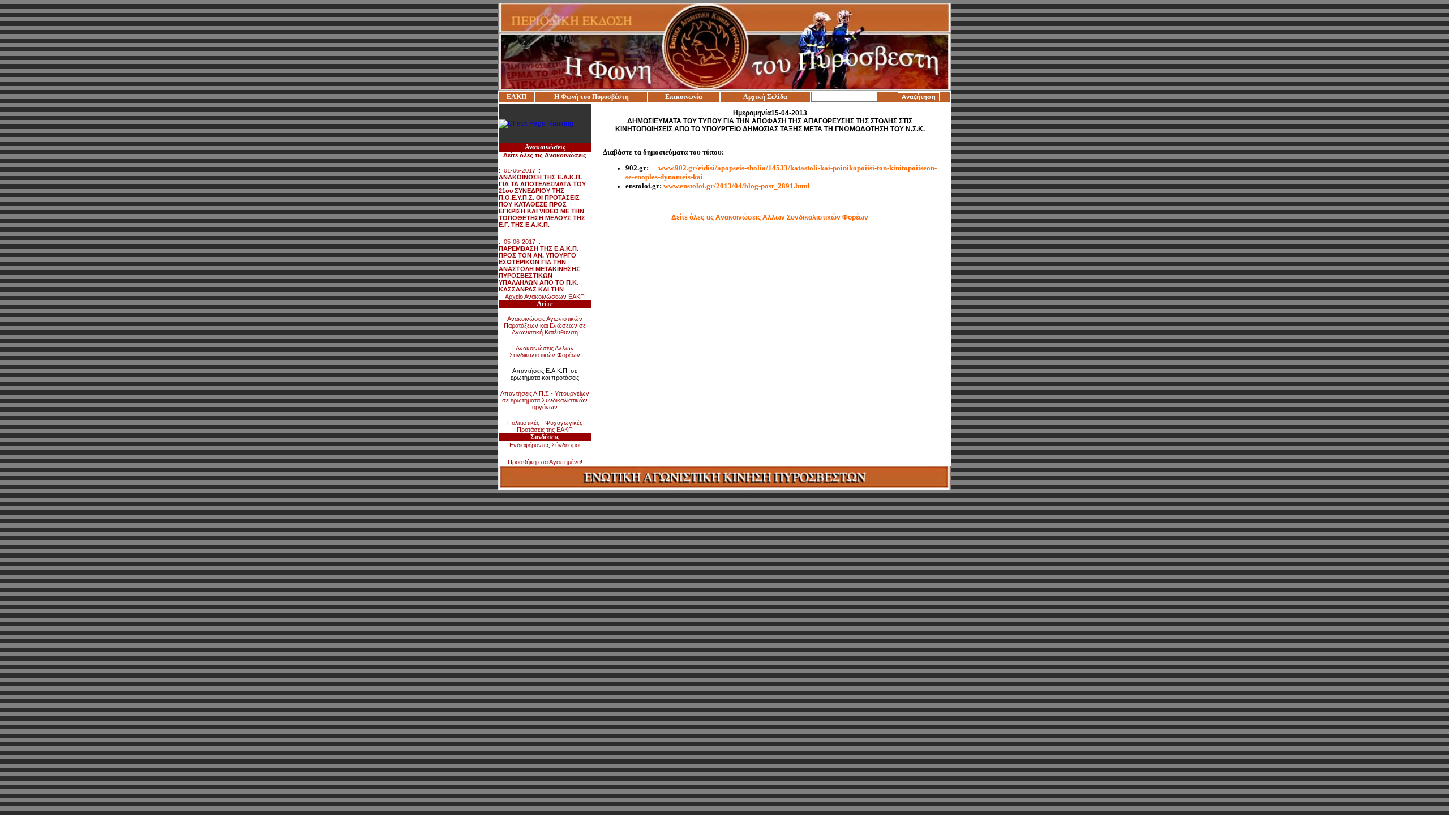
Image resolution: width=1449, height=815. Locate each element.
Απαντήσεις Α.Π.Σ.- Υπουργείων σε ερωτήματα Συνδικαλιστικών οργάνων (544, 400)
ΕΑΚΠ (516, 97)
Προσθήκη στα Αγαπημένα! (545, 461)
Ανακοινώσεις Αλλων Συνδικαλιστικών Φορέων (544, 351)
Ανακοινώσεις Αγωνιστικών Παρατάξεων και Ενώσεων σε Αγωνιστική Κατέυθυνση (545, 325)
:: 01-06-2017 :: (542, 190)
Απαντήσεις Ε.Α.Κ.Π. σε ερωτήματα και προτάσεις (545, 374)
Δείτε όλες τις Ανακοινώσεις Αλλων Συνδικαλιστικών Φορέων (769, 217)
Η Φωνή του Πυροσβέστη (591, 97)
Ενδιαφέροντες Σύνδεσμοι (544, 444)
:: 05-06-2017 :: (541, 265)
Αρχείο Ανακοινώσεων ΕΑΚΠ (545, 296)
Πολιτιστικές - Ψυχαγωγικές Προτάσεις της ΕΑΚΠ (544, 426)
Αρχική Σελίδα (765, 97)
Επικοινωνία (683, 97)
